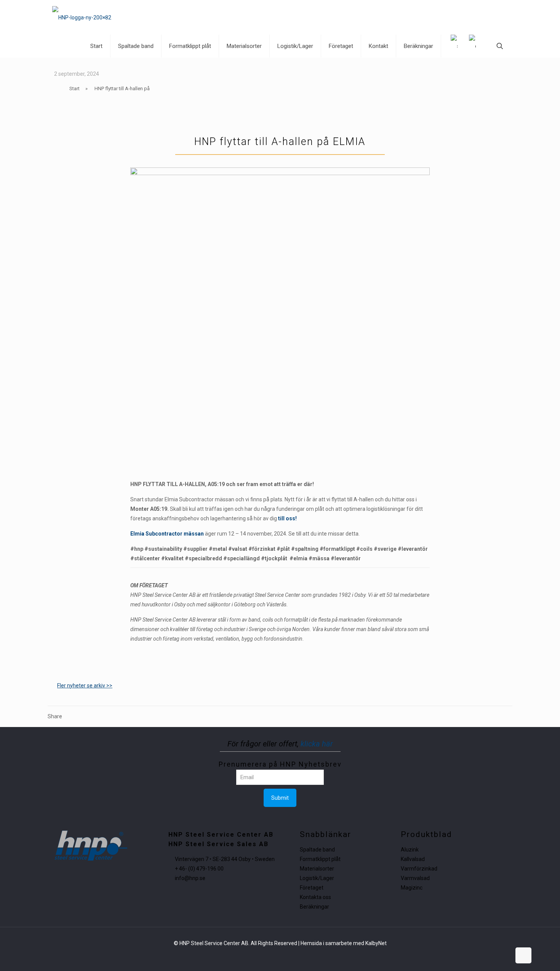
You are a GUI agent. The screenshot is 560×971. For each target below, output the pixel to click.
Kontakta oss (315, 897)
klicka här (317, 743)
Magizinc (411, 888)
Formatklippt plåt (320, 859)
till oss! (287, 518)
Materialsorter (317, 869)
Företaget (311, 888)
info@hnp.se (190, 878)
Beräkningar (314, 907)
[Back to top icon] (523, 955)
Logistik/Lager (317, 878)
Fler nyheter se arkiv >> (84, 685)
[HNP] (81, 17)
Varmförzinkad (419, 869)
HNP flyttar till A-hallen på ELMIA (279, 142)
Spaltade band (317, 850)
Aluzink (410, 850)
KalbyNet (376, 943)
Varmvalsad (415, 878)
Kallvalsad (413, 859)
